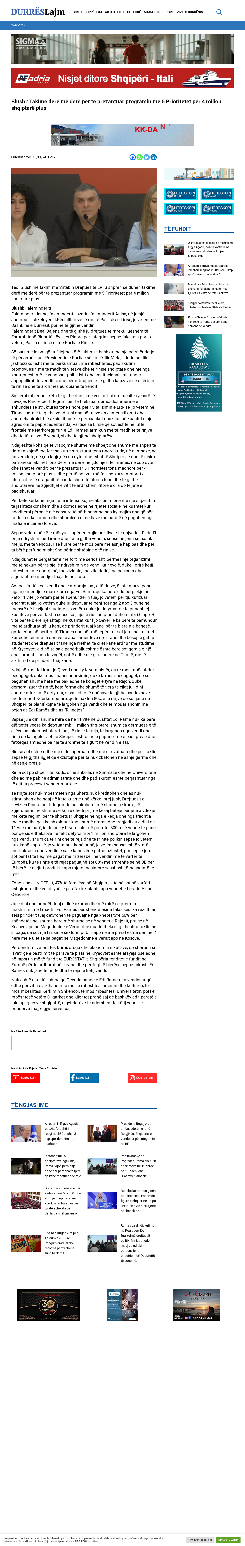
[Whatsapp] (139, 157)
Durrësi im (93, 12)
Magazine (152, 12)
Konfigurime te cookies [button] (200, 1539)
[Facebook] (132, 157)
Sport (168, 12)
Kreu (78, 12)
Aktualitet (114, 12)
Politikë (134, 12)
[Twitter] (146, 157)
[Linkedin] (153, 157)
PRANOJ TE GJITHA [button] (228, 1539)
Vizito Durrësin (190, 12)
